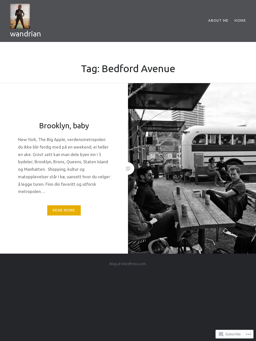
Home (240, 20)
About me (218, 20)
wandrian (25, 33)
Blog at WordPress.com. (128, 264)
